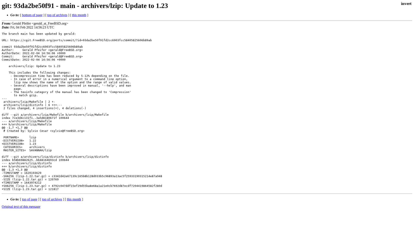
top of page (29, 199)
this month (79, 15)
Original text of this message (21, 206)
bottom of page (32, 15)
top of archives (57, 15)
